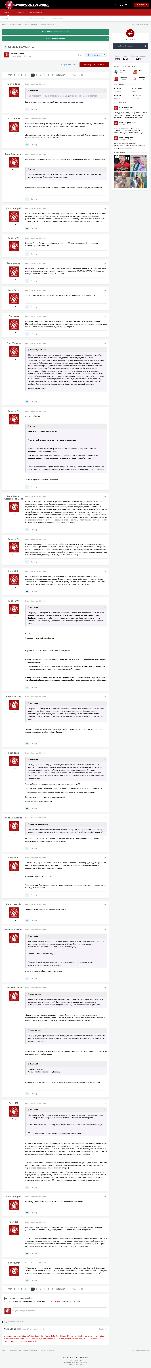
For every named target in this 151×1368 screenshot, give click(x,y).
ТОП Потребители (56, 18)
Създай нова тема (68, 65)
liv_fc (35, 1341)
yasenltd (77, 1336)
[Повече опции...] (105, 84)
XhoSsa (101, 1336)
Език (65, 1357)
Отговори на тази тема (94, 65)
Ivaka (30, 1341)
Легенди (27, 56)
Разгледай (8, 12)
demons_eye (37, 1339)
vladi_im (82, 1339)
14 (49, 75)
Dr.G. (141, 71)
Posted (35, 84)
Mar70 (22, 1339)
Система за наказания (55, 39)
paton (15, 1336)
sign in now (55, 1301)
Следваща (60, 75)
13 (44, 75)
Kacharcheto (50, 1336)
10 (32, 75)
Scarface (123, 77)
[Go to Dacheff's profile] (135, 79)
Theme (73, 1357)
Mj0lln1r (75, 1339)
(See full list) (103, 1329)
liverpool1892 (51, 1339)
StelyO (28, 1339)
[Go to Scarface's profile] (116, 79)
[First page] (4, 75)
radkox (102, 1339)
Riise (57, 1336)
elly (44, 1339)
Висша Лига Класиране (123, 46)
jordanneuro (13, 1341)
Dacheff (142, 77)
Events (14, 18)
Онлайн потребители (37, 18)
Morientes (23, 1341)
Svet (6, 1341)
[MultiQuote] (27, 109)
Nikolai (63, 1336)
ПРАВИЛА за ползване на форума (55, 32)
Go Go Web (80, 1364)
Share (80, 55)
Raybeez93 (94, 1339)
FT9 (87, 1339)
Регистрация (142, 5)
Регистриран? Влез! (123, 5)
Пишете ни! (83, 1357)
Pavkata (61, 1339)
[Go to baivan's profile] (116, 72)
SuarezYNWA (28, 1336)
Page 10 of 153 (78, 75)
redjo (95, 1336)
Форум (5, 18)
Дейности (20, 12)
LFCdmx (70, 1336)
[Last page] (68, 75)
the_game (8, 1336)
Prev (10, 75)
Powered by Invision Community (75, 1362)
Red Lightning (86, 1336)
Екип (22, 18)
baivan (122, 71)
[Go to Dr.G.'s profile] (135, 72)
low (42, 1336)
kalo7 (20, 1336)
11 (36, 75)
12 (40, 75)
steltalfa (37, 1336)
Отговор (34, 109)
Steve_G (68, 1339)
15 (53, 75)
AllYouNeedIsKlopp (11, 1339)
